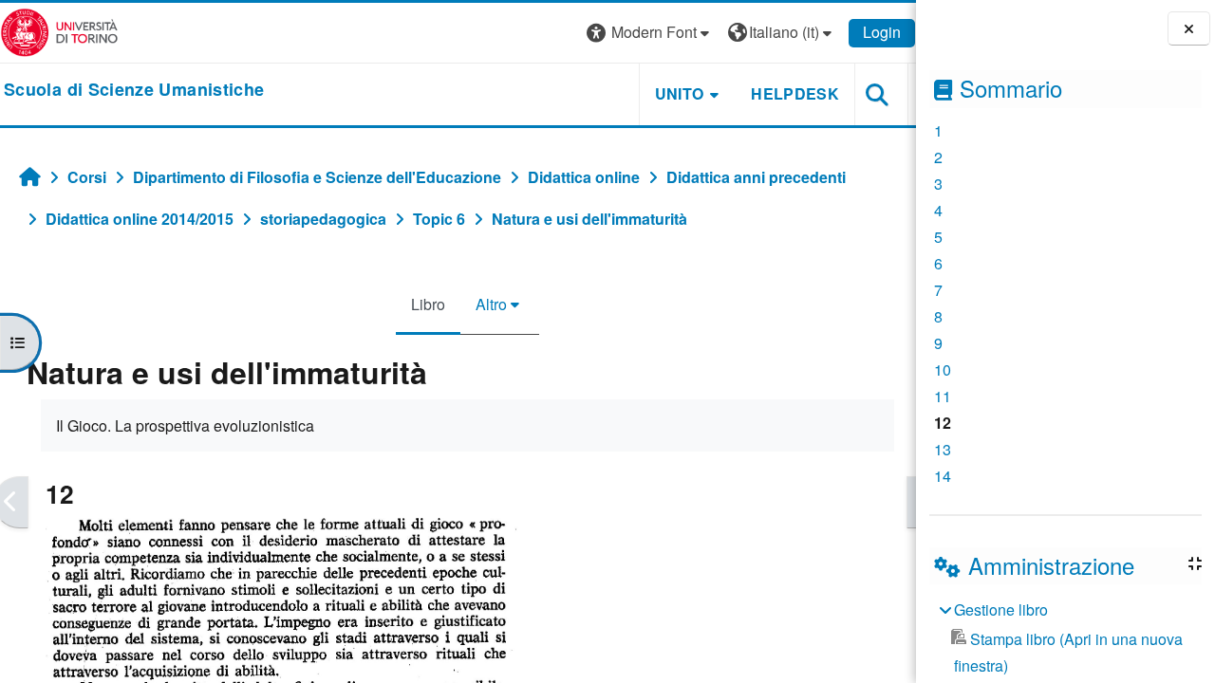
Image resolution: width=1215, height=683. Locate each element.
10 (942, 369)
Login (882, 32)
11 (942, 396)
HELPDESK (795, 93)
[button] (650, 32)
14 (942, 476)
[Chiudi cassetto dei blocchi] (1189, 28)
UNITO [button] (679, 93)
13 (942, 449)
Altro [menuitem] (491, 304)
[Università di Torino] (59, 31)
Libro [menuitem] (428, 304)
